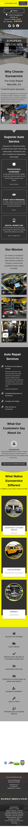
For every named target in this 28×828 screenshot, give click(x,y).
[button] (9, 25)
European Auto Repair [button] (12, 401)
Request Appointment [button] (23, 3)
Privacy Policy (14, 821)
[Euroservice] (11, 3)
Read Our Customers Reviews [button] (14, 464)
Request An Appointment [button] (11, 389)
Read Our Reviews (14, 184)
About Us (14, 210)
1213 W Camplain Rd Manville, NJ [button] (15, 16)
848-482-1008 (18, 777)
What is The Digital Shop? (14, 235)
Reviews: (8, 21)
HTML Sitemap (14, 823)
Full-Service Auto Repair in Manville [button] (13, 367)
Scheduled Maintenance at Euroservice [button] (13, 394)
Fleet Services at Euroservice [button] (10, 408)
